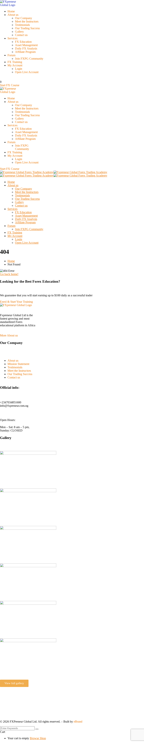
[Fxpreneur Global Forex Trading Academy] (27, 172)
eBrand (78, 721)
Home (11, 261)
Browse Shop (38, 738)
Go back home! (9, 274)
